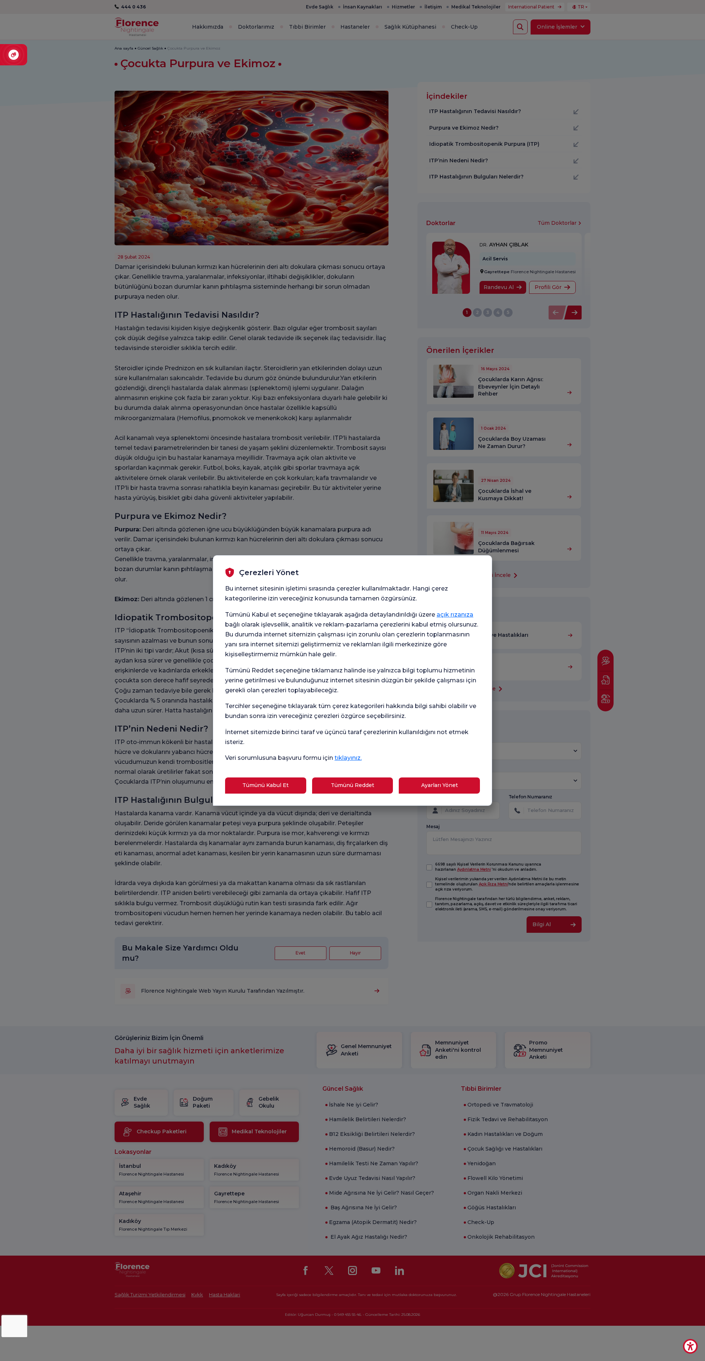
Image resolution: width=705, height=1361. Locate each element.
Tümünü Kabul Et (265, 785)
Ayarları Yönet (439, 785)
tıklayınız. (348, 757)
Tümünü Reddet (352, 785)
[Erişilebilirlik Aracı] (690, 1346)
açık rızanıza (455, 614)
